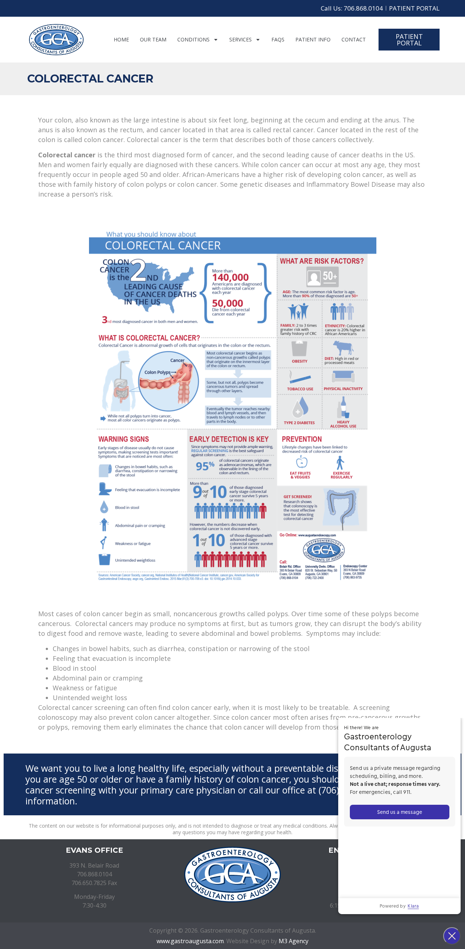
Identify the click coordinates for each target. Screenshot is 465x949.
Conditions (193, 39)
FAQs (277, 39)
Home (121, 39)
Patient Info (313, 39)
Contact (353, 39)
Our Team (153, 39)
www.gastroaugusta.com (190, 941)
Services (240, 39)
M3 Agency (293, 941)
